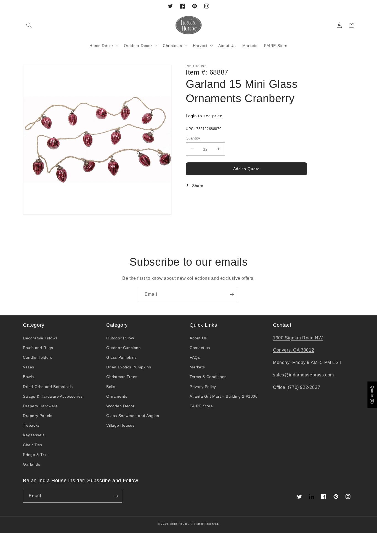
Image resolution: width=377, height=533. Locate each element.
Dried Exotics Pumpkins (128, 367)
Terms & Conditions (208, 376)
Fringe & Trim (36, 454)
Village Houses (120, 425)
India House (179, 523)
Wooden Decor (120, 406)
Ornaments (116, 396)
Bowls (28, 376)
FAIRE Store (201, 406)
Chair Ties (32, 445)
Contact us (200, 347)
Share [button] (197, 185)
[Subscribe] (232, 294)
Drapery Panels (37, 415)
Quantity (193, 138)
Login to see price (204, 116)
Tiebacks (31, 425)
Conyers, (283, 350)
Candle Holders (37, 357)
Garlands (31, 464)
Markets (197, 367)
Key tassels (34, 435)
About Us (198, 338)
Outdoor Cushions (123, 347)
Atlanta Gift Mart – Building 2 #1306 (224, 396)
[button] (29, 25)
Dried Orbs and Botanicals (48, 386)
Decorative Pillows (40, 338)
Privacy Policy (203, 386)
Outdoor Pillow (120, 338)
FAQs (195, 357)
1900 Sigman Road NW (298, 338)
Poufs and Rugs (38, 347)
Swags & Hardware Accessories (53, 396)
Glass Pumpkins (121, 357)
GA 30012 (303, 350)
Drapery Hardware (40, 406)
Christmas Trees (121, 376)
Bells (110, 386)
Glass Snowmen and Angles (132, 415)
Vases (28, 367)
